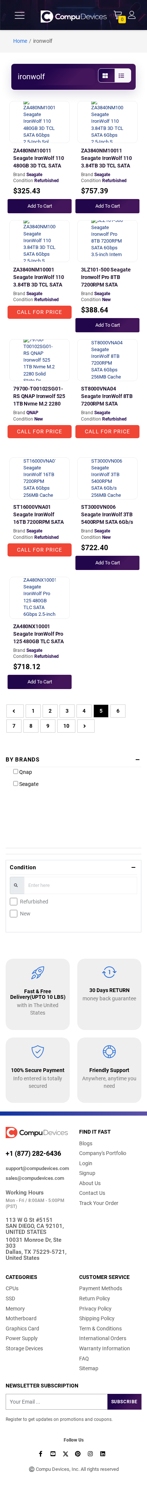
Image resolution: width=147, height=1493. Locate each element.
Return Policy (94, 1298)
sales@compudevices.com (35, 1178)
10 (66, 726)
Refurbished (34, 902)
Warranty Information (104, 1348)
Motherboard (21, 1318)
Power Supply (22, 1338)
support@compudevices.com (37, 1168)
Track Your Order (98, 1203)
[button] (132, 14)
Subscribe (124, 1401)
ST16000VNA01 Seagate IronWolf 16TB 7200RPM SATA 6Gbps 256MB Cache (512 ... (38, 522)
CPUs (12, 1288)
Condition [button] (23, 867)
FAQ (84, 1359)
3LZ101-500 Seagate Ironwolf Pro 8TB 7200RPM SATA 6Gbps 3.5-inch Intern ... (106, 285)
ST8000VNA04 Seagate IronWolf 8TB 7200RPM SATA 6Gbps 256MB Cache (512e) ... (107, 404)
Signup (87, 1173)
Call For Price (39, 312)
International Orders (102, 1338)
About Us (90, 1183)
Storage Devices (24, 1348)
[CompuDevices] (74, 15)
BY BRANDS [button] (23, 759)
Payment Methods (100, 1288)
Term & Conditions (100, 1329)
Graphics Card (22, 1329)
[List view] (123, 75)
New (25, 914)
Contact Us (92, 1193)
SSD (10, 1298)
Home (20, 41)
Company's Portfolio (102, 1153)
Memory (15, 1309)
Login (85, 1163)
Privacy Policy (95, 1309)
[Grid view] (106, 75)
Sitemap (88, 1368)
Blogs (85, 1143)
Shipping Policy (97, 1318)
